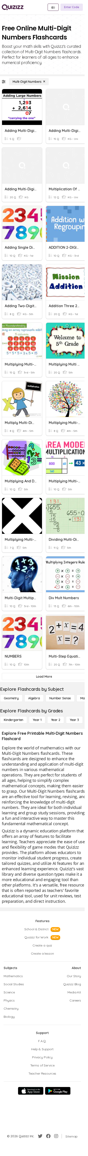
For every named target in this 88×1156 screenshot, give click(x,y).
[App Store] (30, 1091)
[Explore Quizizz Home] (12, 7)
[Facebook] (48, 1136)
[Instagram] (56, 1136)
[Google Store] (57, 1091)
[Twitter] (40, 1136)
